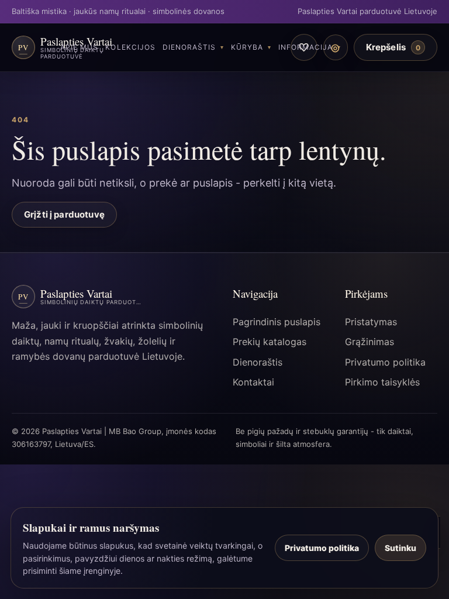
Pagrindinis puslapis (276, 322)
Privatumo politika (385, 362)
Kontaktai (253, 382)
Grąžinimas (369, 341)
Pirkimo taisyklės (382, 382)
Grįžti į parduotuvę (64, 214)
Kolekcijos (130, 47)
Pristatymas (371, 322)
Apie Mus (79, 47)
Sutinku (400, 548)
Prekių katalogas (269, 341)
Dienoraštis (189, 47)
